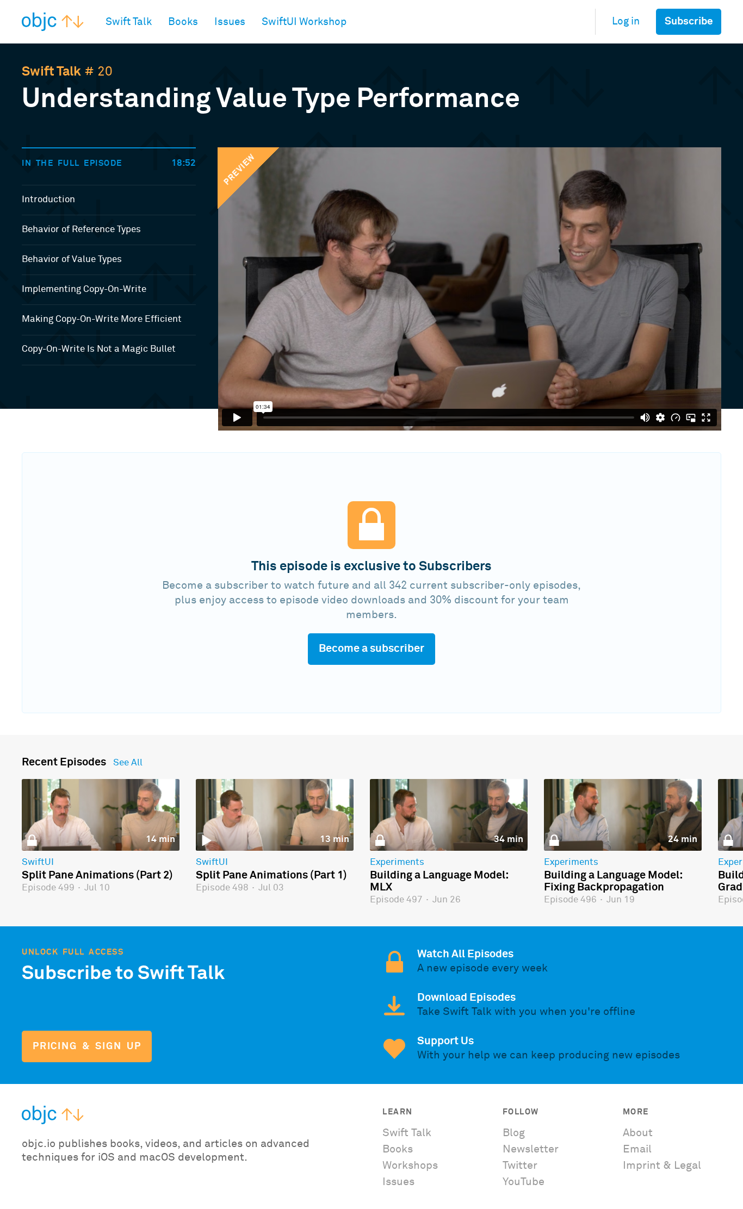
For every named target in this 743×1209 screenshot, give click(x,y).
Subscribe (689, 21)
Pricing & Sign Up (87, 1046)
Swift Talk (51, 71)
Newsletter (531, 1149)
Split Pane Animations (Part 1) (271, 875)
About (638, 1132)
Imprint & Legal (662, 1165)
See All (128, 763)
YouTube (523, 1181)
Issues (398, 1181)
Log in (626, 21)
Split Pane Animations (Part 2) (97, 875)
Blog (514, 1132)
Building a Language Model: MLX (439, 881)
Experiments (397, 862)
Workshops (410, 1165)
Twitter (520, 1165)
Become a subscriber (371, 648)
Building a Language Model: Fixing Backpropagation (613, 881)
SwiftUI (38, 862)
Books (397, 1149)
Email (637, 1149)
